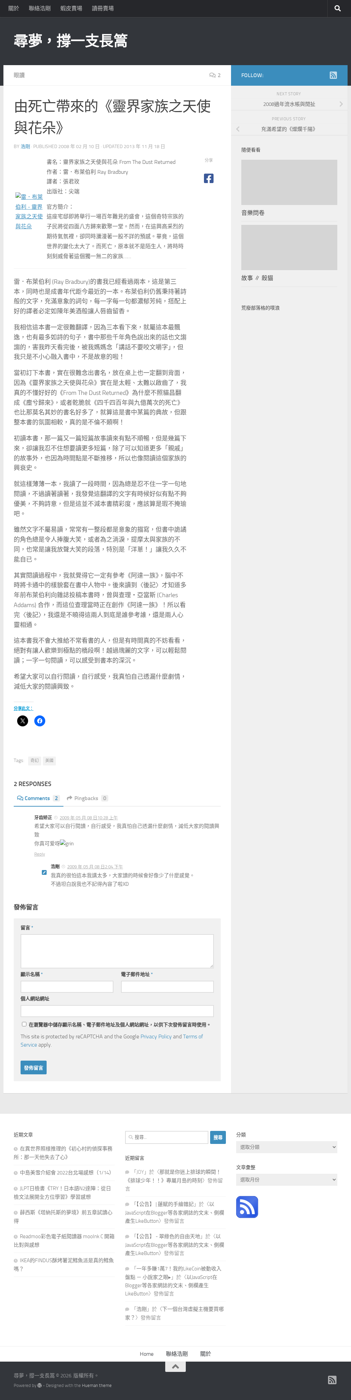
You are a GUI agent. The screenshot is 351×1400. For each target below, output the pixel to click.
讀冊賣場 (103, 8)
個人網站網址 (35, 999)
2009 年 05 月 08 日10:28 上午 (89, 817)
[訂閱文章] (247, 1216)
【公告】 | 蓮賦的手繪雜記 (165, 1204)
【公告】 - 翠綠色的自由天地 (168, 1236)
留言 (27, 928)
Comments (41, 798)
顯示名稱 (32, 974)
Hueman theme (97, 1385)
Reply (39, 854)
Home (147, 1354)
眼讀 (19, 75)
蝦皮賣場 (71, 8)
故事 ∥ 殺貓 (257, 278)
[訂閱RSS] (333, 75)
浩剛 (25, 146)
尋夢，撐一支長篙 (71, 41)
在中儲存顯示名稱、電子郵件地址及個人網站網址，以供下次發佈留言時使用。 (120, 1025)
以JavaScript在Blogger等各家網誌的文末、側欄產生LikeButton (174, 1212)
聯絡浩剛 (40, 8)
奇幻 (35, 760)
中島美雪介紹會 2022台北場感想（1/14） (67, 1173)
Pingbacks (90, 798)
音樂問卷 (253, 212)
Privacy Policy (156, 1036)
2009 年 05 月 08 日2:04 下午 (95, 866)
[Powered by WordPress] (39, 1385)
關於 (13, 8)
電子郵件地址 (137, 974)
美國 (49, 760)
